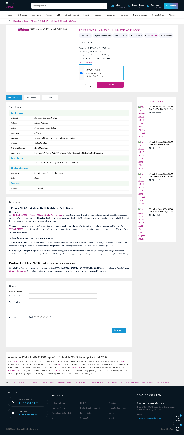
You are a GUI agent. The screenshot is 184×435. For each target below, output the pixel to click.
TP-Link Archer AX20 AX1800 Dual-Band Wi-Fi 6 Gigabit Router (162, 210)
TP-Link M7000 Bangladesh (129, 382)
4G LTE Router (32, 382)
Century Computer (17, 271)
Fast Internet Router (163, 382)
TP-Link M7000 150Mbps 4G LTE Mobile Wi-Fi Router (37, 215)
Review (49, 97)
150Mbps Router (147, 382)
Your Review (14, 302)
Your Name (14, 296)
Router (26, 21)
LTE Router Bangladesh (96, 382)
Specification (13, 97)
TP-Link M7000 (16, 229)
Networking (17, 21)
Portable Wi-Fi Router (65, 382)
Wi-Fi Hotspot (112, 382)
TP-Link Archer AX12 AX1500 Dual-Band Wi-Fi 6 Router (161, 143)
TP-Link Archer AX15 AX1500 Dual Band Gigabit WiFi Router (161, 175)
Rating (12, 317)
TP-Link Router (80, 382)
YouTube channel (15, 370)
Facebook (76, 367)
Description (31, 97)
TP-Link (34, 21)
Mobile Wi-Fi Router (47, 382)
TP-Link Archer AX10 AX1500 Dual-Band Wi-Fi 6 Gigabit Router (162, 108)
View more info (85, 63)
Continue (117, 330)
